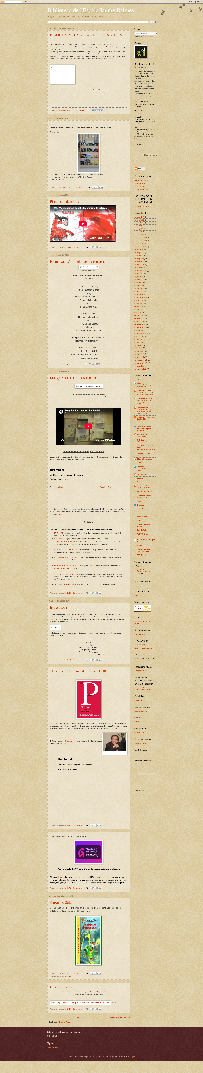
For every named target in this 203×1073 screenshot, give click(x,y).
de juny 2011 (138, 342)
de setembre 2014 (140, 247)
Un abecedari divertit (64, 986)
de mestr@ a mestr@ (144, 491)
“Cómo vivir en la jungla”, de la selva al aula (146, 386)
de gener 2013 (139, 291)
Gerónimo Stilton (140, 732)
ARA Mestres (141, 555)
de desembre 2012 (140, 294)
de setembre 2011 (140, 333)
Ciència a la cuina (140, 743)
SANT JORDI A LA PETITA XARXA (66, 574)
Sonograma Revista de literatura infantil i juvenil (142, 688)
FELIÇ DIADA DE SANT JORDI (74, 378)
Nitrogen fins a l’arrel (143, 571)
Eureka (136, 596)
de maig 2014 (139, 253)
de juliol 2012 (138, 303)
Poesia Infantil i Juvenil (145, 398)
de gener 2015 (139, 235)
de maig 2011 (138, 345)
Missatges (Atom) (64, 1022)
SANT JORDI (59, 538)
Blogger (132, 1057)
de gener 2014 (139, 265)
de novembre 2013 (140, 268)
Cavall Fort (138, 700)
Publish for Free (106, 487)
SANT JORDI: (59, 533)
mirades (140, 478)
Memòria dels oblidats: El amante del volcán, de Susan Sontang (145, 411)
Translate (151, 36)
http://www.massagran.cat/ (143, 648)
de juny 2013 (138, 277)
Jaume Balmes (142, 434)
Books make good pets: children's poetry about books (144, 402)
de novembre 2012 (140, 297)
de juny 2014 (138, 250)
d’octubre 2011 (139, 330)
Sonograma (141, 467)
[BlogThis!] (95, 110)
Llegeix (61, 514)
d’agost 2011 (138, 336)
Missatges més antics (119, 1017)
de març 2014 (139, 259)
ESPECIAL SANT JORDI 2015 (65, 565)
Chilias (136, 722)
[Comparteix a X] (97, 110)
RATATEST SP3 (142, 442)
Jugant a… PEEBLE (143, 455)
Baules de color (142, 486)
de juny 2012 (138, 306)
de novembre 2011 (140, 327)
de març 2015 (139, 229)
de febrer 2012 (139, 318)
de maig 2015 (139, 223)
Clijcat (139, 520)
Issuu (61, 487)
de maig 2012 (139, 309)
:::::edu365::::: (142, 517)
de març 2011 (139, 351)
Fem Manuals (142, 474)
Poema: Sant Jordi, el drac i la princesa (77, 261)
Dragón (139, 463)
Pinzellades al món (144, 391)
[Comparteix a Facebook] (99, 110)
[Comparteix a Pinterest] (102, 110)
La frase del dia (139, 186)
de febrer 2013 (139, 288)
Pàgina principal (53, 1047)
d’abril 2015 (138, 226)
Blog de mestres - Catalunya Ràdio (143, 550)
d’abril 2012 (138, 312)
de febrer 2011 (139, 354)
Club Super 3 (141, 440)
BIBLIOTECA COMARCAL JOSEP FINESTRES (86, 34)
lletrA (60, 877)
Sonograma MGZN (140, 671)
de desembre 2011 (140, 324)
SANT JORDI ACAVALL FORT (65, 584)
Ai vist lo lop (140, 430)
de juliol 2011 (138, 339)
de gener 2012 (139, 321)
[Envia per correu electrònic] (93, 110)
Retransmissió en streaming (146, 449)
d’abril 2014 (138, 256)
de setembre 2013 (140, 271)
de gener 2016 (139, 220)
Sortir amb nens (139, 634)
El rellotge (140, 545)
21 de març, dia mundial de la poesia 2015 (79, 671)
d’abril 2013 (138, 282)
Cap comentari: (80, 110)
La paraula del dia (140, 183)
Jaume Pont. (71, 741)
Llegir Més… (114, 728)
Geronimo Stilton (62, 902)
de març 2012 (139, 315)
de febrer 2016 (139, 217)
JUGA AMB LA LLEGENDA (64, 549)
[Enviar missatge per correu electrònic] (88, 110)
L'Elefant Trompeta (143, 453)
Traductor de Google (141, 180)
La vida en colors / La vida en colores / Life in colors (145, 393)
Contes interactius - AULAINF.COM (144, 496)
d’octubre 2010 (139, 366)
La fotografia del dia (141, 189)
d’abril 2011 (138, 348)
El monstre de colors (64, 201)
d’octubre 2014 (139, 244)
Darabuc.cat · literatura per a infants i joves (145, 428)
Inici (78, 1017)
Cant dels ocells (139, 754)
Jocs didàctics (142, 530)
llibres (69, 976)
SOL (138, 513)
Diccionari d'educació (141, 206)
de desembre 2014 (140, 238)
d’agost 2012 (138, 300)
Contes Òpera (142, 509)
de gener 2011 (139, 357)
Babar (139, 383)
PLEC (139, 501)
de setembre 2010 (140, 369)
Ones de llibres (142, 408)
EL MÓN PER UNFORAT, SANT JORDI (68, 542)
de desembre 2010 (140, 360)
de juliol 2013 (138, 273)
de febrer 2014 (139, 262)
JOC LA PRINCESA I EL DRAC (65, 557)
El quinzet (140, 505)
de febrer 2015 (139, 232)
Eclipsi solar (58, 607)
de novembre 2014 (140, 241)
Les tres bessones (140, 711)
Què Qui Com (142, 570)
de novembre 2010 (140, 363)
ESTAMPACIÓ (141, 436)
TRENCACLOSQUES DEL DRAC (66, 569)
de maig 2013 (139, 279)
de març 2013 (139, 285)
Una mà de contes (140, 585)
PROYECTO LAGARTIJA (145, 487)
